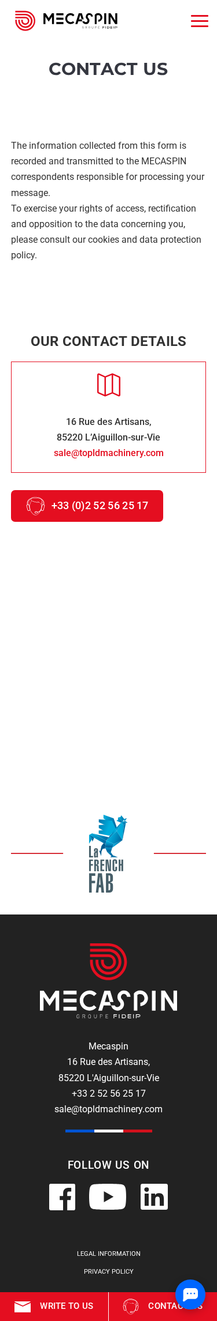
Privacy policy (109, 1271)
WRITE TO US (66, 1306)
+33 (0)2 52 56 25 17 (100, 505)
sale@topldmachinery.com (109, 452)
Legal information (109, 1254)
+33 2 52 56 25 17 (109, 1093)
